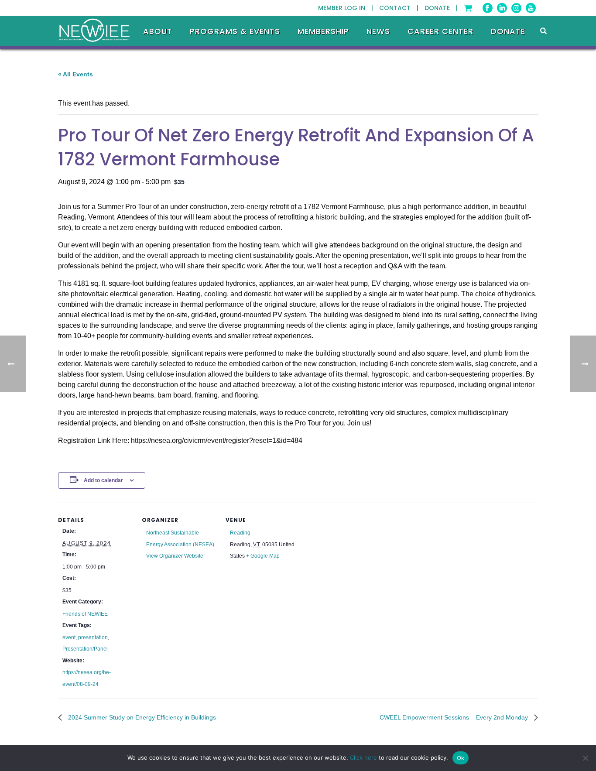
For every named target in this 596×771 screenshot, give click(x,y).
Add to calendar (103, 480)
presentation (93, 637)
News (378, 31)
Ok (461, 757)
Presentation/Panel (85, 649)
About (157, 31)
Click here (363, 757)
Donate (508, 31)
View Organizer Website (174, 556)
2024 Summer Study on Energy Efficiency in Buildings (141, 717)
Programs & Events (235, 31)
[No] (585, 758)
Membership (323, 31)
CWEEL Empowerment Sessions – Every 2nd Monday (455, 717)
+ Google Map (263, 556)
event (68, 637)
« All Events (75, 74)
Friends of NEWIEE (85, 614)
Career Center (440, 31)
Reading (240, 533)
